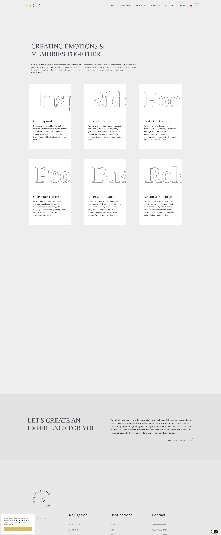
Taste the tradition (158, 121)
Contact (182, 5)
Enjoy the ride (99, 121)
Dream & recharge (158, 197)
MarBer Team (125, 5)
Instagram (169, 5)
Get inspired (42, 121)
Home (112, 5)
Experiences (156, 5)
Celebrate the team (48, 197)
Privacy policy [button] (8, 524)
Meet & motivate (101, 197)
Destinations (140, 5)
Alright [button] (18, 529)
